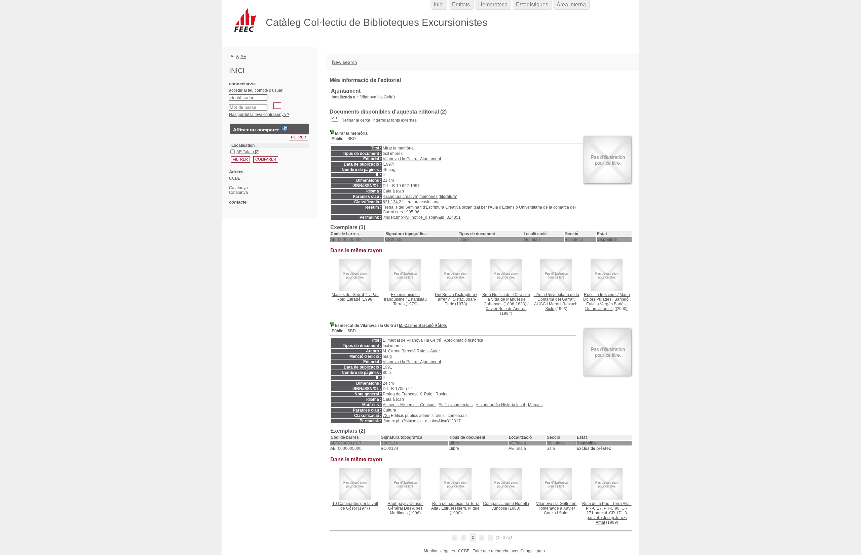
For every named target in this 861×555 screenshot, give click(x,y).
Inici (439, 4)
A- (232, 56)
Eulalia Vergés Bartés (606, 304)
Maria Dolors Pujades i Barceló (606, 297)
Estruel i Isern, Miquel (461, 508)
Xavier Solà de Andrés (506, 308)
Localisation (243, 145)
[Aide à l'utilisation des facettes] (285, 128)
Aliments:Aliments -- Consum (409, 404)
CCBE (464, 551)
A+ (243, 56)
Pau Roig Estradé (358, 297)
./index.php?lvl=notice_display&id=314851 (422, 217)
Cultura (389, 410)
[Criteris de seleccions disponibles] (335, 120)
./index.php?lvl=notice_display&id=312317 (422, 421)
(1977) (355, 506)
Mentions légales (439, 551)
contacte (238, 202)
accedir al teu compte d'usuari (256, 90)
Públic (337, 138)
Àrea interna (571, 4)
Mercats (535, 404)
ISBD (351, 138)
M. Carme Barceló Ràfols (423, 325)
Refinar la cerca (355, 120)
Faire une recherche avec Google (503, 551)
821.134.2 (392, 202)
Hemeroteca (493, 4)
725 (386, 415)
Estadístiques (532, 4)
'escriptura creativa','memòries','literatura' (420, 196)
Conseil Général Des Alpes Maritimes (405, 508)
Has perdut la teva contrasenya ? (259, 114)
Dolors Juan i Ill (599, 308)
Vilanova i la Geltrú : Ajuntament (412, 159)
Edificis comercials (456, 404)
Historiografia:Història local (500, 404)
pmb (541, 551)
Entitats (461, 4)
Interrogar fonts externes (394, 120)
